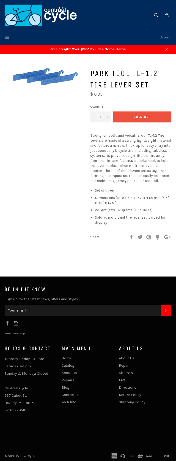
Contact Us (71, 395)
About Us (126, 358)
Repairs (68, 380)
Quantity (96, 106)
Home (67, 358)
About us (69, 373)
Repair (124, 365)
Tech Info (69, 402)
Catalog (68, 365)
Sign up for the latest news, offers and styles (41, 299)
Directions (127, 387)
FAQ (122, 380)
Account (165, 37)
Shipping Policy (132, 402)
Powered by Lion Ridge (15, 333)
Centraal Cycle (25, 456)
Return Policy (130, 395)
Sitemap (126, 373)
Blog (65, 387)
